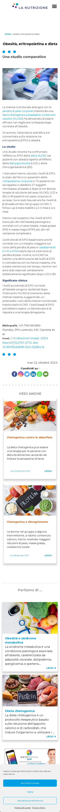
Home (8, 34)
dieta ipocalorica (19, 163)
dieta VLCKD (38, 155)
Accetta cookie (30, 783)
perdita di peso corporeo (18, 111)
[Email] (45, 374)
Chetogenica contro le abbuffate (29, 437)
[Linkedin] (33, 374)
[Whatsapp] (39, 374)
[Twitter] (27, 374)
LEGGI (48, 471)
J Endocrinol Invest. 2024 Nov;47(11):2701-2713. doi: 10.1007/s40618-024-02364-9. (25, 342)
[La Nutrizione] (30, 6)
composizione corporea (17, 181)
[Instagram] (21, 374)
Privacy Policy (38, 807)
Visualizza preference (30, 800)
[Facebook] (14, 374)
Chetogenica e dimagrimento (27, 521)
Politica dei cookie (23, 807)
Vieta (30, 791)
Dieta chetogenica (20, 711)
